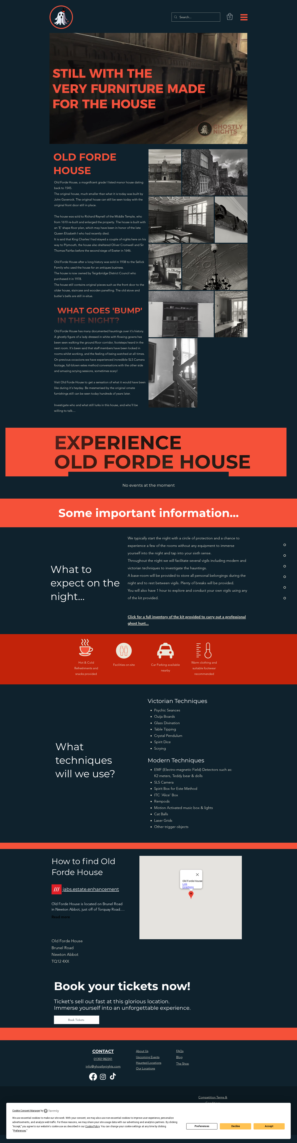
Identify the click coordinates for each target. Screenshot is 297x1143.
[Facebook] (93, 1077)
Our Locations (145, 1068)
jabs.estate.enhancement (91, 889)
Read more (61, 917)
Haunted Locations (148, 1063)
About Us (142, 1051)
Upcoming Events (147, 1057)
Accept (269, 1126)
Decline (235, 1126)
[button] (230, 16)
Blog (179, 1057)
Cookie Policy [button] (92, 1126)
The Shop (182, 1063)
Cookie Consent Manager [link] (26, 1110)
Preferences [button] (19, 1130)
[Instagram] (103, 1077)
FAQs (179, 1051)
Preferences (202, 1126)
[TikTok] (113, 1077)
